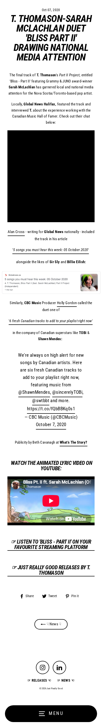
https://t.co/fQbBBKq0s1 (51, 409)
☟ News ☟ (53, 624)
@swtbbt (40, 400)
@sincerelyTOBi (67, 392)
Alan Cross (16, 232)
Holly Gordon (67, 303)
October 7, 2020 (51, 424)
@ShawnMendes (34, 392)
